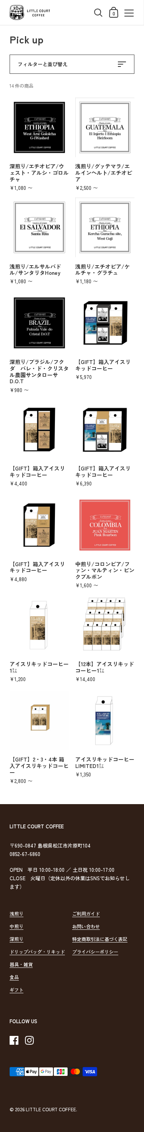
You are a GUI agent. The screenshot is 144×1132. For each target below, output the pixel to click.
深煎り (16, 939)
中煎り (16, 926)
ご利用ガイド (86, 913)
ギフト (16, 989)
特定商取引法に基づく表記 (99, 939)
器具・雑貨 (21, 964)
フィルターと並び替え (43, 64)
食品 (14, 977)
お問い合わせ (86, 926)
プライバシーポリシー (95, 951)
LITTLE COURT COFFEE (51, 1109)
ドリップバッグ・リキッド (37, 951)
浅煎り (16, 913)
